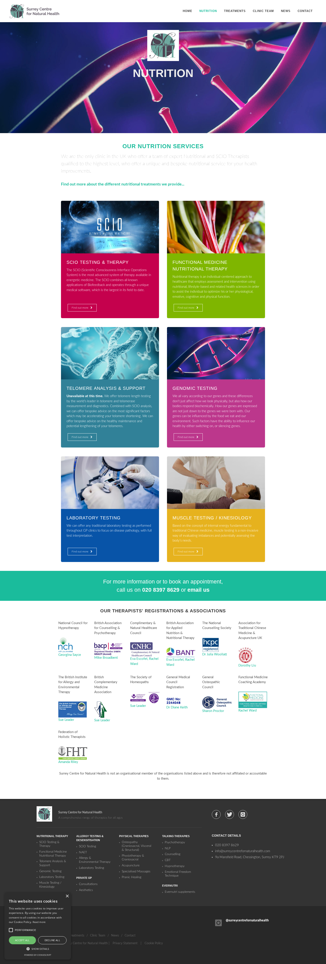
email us (198, 590)
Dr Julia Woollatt (214, 654)
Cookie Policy (154, 943)
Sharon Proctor (213, 711)
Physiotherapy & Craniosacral (133, 857)
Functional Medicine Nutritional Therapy (53, 853)
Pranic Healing (131, 877)
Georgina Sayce (69, 654)
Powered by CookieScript (37, 955)
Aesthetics (86, 890)
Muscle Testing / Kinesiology (50, 884)
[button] (38, 948)
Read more (39, 922)
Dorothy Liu (247, 665)
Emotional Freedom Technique (178, 873)
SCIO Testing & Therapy (49, 844)
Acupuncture (130, 865)
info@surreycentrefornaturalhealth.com (242, 851)
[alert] (37, 926)
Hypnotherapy (175, 866)
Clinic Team (97, 935)
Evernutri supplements (180, 891)
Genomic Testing (50, 871)
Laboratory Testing (51, 877)
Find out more (80, 307)
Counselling (172, 854)
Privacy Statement (125, 943)
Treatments (76, 935)
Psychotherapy (175, 842)
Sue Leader (66, 720)
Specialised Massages (136, 871)
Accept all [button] (22, 940)
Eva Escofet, (139, 658)
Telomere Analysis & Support (52, 863)
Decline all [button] (52, 940)
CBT (168, 860)
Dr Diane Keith (177, 707)
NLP (168, 848)
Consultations (88, 884)
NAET (83, 852)
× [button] (67, 896)
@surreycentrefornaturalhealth (247, 920)
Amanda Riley (68, 762)
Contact (130, 935)
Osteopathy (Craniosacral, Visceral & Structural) (136, 846)
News (115, 935)
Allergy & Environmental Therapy (94, 859)
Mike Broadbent (106, 657)
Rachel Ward (247, 710)
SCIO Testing (87, 846)
